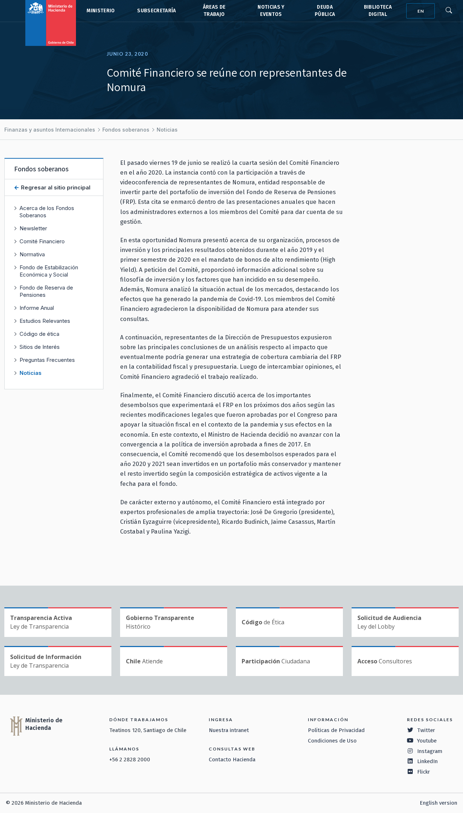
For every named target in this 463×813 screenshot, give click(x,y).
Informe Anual (37, 307)
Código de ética (39, 333)
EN (420, 11)
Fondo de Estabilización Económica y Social (49, 271)
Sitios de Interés (40, 346)
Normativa (32, 254)
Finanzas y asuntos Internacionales (49, 130)
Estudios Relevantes (45, 320)
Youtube (427, 740)
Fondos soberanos (125, 130)
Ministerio (100, 11)
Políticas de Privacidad (336, 730)
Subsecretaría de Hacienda (156, 11)
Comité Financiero (42, 241)
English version (438, 803)
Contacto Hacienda (232, 759)
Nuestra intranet (229, 730)
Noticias (167, 130)
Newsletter (33, 228)
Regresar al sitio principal (55, 187)
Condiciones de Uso (332, 740)
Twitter (426, 730)
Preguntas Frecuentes (47, 359)
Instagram (429, 751)
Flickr (423, 772)
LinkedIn (427, 761)
